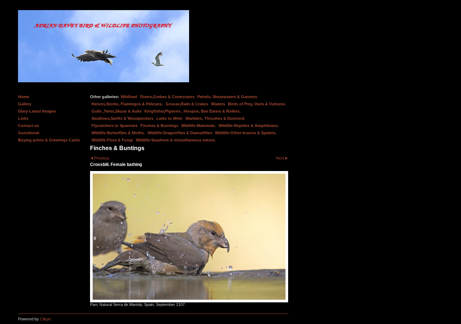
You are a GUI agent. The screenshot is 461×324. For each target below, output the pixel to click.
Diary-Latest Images (37, 111)
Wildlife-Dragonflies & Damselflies (180, 133)
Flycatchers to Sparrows (114, 125)
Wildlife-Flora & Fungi (112, 140)
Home (23, 97)
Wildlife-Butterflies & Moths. (118, 133)
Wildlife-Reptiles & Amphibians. (249, 125)
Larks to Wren (169, 118)
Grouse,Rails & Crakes (187, 104)
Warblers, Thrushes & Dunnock (215, 118)
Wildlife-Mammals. (198, 125)
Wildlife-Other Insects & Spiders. (246, 133)
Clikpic (46, 319)
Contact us (28, 125)
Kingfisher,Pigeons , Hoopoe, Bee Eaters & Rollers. (192, 111)
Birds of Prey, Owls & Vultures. (257, 104)
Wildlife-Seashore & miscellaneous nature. (176, 140)
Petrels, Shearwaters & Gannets (227, 97)
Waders (218, 104)
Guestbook (28, 133)
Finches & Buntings (159, 125)
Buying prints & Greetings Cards (49, 140)
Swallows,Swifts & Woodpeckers (122, 118)
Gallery (24, 104)
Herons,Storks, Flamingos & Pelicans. (127, 104)
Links (23, 118)
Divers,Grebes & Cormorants (167, 97)
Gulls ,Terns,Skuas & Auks (116, 111)
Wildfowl (129, 97)
